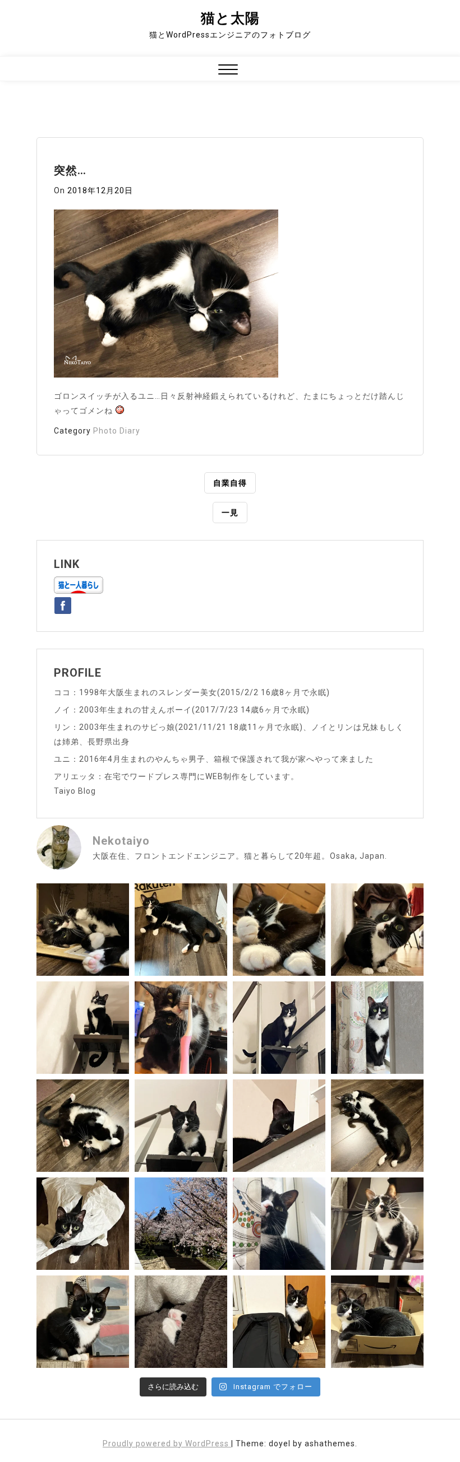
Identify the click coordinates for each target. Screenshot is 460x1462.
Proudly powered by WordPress (167, 1443)
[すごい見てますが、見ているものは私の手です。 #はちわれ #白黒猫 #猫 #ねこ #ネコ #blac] (377, 929)
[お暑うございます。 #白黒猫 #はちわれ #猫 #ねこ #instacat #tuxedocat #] (181, 929)
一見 (230, 512)
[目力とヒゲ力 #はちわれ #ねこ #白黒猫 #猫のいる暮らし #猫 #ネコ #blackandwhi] (377, 1223)
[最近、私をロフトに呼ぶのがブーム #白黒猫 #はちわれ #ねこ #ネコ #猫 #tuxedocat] (181, 1125)
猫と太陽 (230, 18)
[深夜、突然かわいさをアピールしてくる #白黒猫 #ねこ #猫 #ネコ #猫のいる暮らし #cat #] (377, 1125)
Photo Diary (116, 430)
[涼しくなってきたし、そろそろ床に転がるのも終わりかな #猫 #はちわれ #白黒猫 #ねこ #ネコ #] (82, 1125)
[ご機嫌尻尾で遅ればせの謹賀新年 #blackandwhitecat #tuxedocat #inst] (279, 1027)
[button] (228, 71)
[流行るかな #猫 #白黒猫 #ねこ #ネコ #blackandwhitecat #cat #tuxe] (82, 1223)
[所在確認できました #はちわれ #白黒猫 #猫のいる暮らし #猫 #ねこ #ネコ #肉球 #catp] (181, 1321)
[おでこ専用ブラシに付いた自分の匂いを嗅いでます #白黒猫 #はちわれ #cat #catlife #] (181, 1027)
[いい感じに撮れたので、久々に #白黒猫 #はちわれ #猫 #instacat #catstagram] (279, 1223)
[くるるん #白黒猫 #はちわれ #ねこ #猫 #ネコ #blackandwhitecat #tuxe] (82, 1027)
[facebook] (63, 603)
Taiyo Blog (75, 790)
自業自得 (230, 482)
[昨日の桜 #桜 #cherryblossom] (181, 1223)
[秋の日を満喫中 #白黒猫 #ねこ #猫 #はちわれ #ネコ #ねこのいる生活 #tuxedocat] (377, 1027)
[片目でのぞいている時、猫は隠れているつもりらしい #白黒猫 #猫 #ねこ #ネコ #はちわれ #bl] (279, 1125)
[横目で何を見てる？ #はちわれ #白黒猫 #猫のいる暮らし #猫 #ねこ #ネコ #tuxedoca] (82, 1321)
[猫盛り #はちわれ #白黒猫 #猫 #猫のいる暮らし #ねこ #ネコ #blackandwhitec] (377, 1321)
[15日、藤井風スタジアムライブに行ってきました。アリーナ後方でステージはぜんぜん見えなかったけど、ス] (279, 1321)
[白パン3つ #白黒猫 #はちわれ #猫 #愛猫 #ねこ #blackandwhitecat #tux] (279, 929)
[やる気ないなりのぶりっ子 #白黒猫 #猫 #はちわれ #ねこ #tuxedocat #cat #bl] (82, 929)
